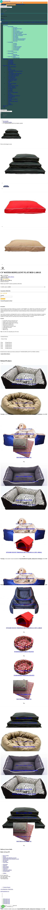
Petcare (9, 93)
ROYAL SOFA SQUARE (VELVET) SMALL (24, 505)
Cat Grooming (16, 49)
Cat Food (15, 43)
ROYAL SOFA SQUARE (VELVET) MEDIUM (24, 384)
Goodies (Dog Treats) (12, 80)
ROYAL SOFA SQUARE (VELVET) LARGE (24, 794)
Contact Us (5, 868)
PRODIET (10, 97)
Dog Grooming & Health (18, 32)
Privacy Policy (6, 866)
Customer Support (6, 887)
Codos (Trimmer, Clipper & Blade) (15, 73)
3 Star (1, 345)
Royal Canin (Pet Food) (12, 99)
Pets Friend (10, 94)
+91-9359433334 (3, 889)
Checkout (2, 19)
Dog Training (15, 37)
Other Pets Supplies (12, 56)
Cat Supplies (10, 42)
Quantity (2, 295)
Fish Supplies (10, 51)
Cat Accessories (16, 48)
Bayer (9, 67)
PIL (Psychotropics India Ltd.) (14, 95)
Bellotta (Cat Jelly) (11, 70)
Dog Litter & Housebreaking (18, 39)
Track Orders (5, 862)
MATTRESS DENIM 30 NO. (24, 841)
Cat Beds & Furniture (17, 46)
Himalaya (10, 81)
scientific (10, 100)
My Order (5, 861)
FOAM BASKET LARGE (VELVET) (24, 651)
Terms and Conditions (7, 869)
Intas (9, 82)
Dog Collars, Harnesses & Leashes (20, 34)
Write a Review (11, 276)
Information (5, 864)
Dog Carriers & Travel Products (19, 38)
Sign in (4, 856)
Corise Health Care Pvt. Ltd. (13, 74)
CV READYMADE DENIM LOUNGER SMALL (24, 604)
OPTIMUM (10, 88)
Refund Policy (6, 867)
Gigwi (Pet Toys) (11, 77)
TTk (9, 102)
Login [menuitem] (4, 11)
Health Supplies (16, 55)
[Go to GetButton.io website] (3, 908)
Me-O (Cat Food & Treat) (13, 85)
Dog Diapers (15, 36)
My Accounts (5, 860)
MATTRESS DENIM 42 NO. (24, 457)
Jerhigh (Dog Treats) (12, 83)
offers (4, 106)
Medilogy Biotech (11, 86)
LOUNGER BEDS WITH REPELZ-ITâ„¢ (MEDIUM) (24, 481)
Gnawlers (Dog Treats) (12, 78)
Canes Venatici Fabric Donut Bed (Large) (24, 407)
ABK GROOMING (12, 66)
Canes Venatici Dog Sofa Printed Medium (24, 528)
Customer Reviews (4, 336)
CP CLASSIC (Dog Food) (13, 75)
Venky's (9, 103)
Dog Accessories (16, 30)
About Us (5, 865)
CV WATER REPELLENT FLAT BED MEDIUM (24, 722)
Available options (3, 286)
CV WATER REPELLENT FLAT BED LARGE (24, 817)
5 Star (1, 342)
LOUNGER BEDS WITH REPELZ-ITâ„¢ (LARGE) (24, 770)
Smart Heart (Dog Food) (13, 101)
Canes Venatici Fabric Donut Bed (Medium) (24, 746)
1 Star (1, 348)
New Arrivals (5, 105)
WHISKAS (10, 104)
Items (2, 13)
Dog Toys (15, 29)
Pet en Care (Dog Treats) (13, 92)
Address (4, 873)
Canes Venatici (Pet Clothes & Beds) (15, 71)
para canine (10, 90)
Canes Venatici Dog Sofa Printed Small (24, 578)
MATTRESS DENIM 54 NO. (24, 699)
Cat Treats (15, 44)
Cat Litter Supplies (16, 47)
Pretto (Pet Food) (11, 96)
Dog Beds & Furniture (17, 33)
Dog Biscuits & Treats (17, 28)
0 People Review (8, 342)
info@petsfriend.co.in (4, 891)
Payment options (6, 871)
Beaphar (9, 68)
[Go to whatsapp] (3, 906)
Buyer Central (6, 855)
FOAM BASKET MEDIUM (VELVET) (24, 675)
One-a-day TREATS (12, 87)
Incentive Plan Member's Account (9, 857)
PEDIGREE (10, 91)
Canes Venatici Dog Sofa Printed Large (24, 433)
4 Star (1, 343)
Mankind (10, 84)
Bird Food (15, 54)
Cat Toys (15, 45)
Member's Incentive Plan (5, 1)
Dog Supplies (10, 26)
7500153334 (10, 889)
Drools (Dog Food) (12, 76)
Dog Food (15, 27)
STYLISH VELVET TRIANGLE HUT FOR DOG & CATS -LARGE (24, 628)
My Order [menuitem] (5, 10)
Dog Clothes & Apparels (18, 35)
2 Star (1, 346)
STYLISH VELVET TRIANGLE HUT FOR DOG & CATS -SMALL (24, 552)
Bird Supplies (10, 53)
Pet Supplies (5, 25)
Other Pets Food (16, 57)
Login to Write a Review (5, 353)
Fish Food (15, 52)
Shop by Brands (6, 65)
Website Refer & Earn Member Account (11, 858)
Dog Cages (15, 40)
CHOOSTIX (10, 72)
